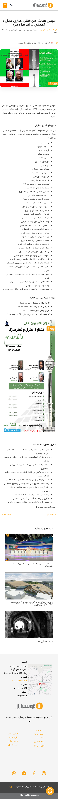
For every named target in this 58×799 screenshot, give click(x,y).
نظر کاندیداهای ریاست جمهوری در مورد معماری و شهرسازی (31, 565)
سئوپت (11, 786)
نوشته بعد (6, 514)
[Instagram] (44, 773)
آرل (56, 30)
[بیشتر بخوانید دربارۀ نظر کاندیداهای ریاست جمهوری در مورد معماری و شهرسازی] (29, 547)
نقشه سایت (39, 738)
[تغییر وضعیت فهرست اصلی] (5, 5)
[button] (11, 5)
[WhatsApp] (14, 773)
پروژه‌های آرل (39, 745)
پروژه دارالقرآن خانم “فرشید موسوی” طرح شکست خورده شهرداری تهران (31, 603)
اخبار (52, 30)
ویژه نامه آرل (39, 741)
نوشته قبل (52, 514)
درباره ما (39, 730)
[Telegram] (24, 773)
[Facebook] (34, 773)
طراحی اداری (13, 741)
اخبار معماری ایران (45, 30)
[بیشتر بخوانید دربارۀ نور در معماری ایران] (29, 624)
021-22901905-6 (19, 680)
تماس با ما (38, 734)
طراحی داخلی (13, 733)
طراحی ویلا (13, 737)
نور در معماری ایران (44, 641)
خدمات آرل (13, 745)
